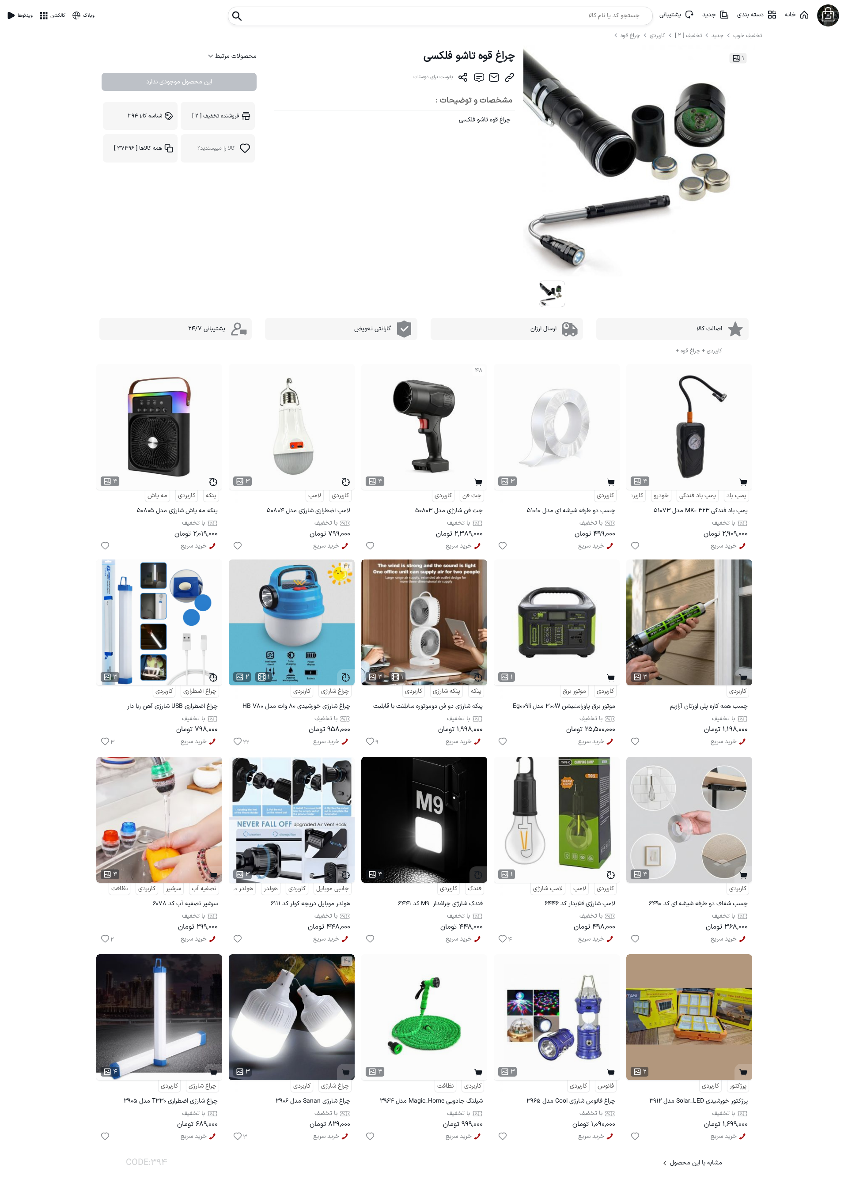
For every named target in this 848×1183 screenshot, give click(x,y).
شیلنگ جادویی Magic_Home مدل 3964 (431, 1101)
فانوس (606, 1086)
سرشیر (173, 888)
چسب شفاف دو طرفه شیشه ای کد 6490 (698, 903)
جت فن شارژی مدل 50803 (449, 510)
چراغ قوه (631, 35)
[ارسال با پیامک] (478, 79)
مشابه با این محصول (696, 1163)
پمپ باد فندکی (697, 495)
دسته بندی (750, 14)
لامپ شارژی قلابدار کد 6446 (580, 903)
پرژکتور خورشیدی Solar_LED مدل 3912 (698, 1101)
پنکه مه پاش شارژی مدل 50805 (177, 510)
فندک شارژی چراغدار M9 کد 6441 (440, 903)
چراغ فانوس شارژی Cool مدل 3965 (570, 1101)
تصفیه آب (204, 888)
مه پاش (157, 495)
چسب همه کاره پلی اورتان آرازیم (709, 706)
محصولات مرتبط (235, 56)
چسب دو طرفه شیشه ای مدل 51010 (571, 510)
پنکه (211, 495)
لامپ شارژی (548, 888)
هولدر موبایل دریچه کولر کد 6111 (310, 903)
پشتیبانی (670, 14)
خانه (790, 14)
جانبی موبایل (332, 888)
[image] (552, 294)
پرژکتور (738, 1086)
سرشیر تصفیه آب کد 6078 (185, 903)
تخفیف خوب (747, 35)
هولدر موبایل (237, 888)
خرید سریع (724, 546)
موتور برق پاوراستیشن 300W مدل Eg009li (564, 706)
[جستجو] (237, 13)
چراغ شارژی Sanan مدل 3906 (313, 1101)
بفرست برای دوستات (433, 77)
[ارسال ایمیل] (494, 79)
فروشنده (215, 116)
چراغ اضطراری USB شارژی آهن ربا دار (172, 706)
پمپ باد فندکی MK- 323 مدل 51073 (701, 510)
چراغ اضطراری (199, 691)
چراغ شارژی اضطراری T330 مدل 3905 (171, 1101)
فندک (474, 888)
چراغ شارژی (335, 691)
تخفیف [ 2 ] (688, 35)
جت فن (471, 495)
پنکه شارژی (446, 691)
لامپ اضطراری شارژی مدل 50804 (308, 510)
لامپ (314, 495)
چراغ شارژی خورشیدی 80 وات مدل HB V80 (296, 706)
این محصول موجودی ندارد (179, 82)
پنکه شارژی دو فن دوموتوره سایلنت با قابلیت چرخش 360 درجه (428, 708)
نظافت (119, 888)
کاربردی (657, 35)
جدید (709, 14)
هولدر (271, 888)
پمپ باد (736, 495)
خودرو (661, 495)
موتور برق (574, 691)
